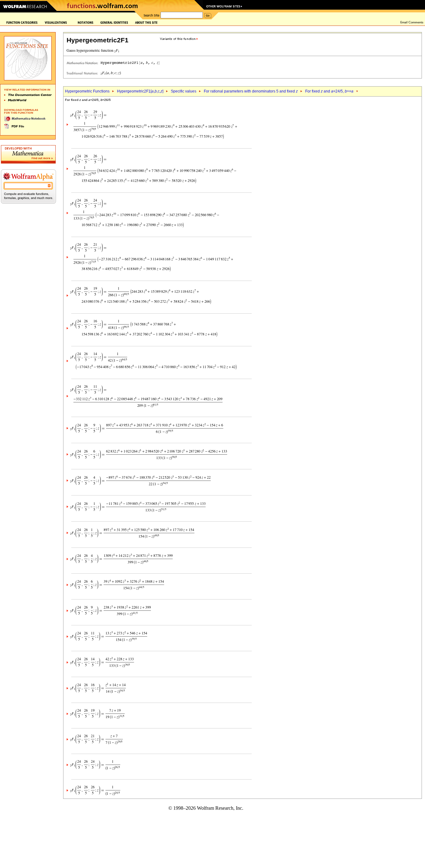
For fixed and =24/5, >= (329, 91)
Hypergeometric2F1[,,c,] (140, 91)
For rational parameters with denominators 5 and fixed (251, 91)
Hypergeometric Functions (87, 91)
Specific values (183, 91)
